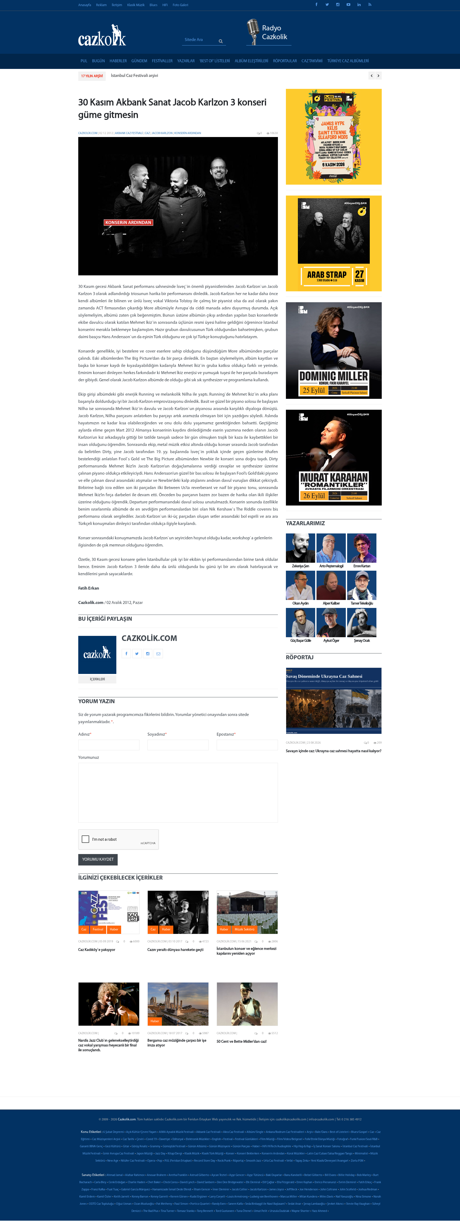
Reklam (101, 5)
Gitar (126, 1146)
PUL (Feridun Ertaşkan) (178, 1160)
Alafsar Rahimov (135, 1175)
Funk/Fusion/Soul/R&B (363, 1139)
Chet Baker (154, 1182)
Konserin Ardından (187, 133)
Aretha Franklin (178, 1175)
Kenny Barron (140, 1196)
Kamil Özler (104, 1196)
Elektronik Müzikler (198, 1139)
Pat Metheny (164, 1204)
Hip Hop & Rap (302, 1146)
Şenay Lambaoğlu (314, 1204)
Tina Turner (168, 1211)
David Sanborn (206, 1182)
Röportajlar (285, 61)
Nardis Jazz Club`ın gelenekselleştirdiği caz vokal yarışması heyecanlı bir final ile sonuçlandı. (108, 1045)
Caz (147, 133)
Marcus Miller (288, 1196)
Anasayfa (84, 5)
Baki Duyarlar (274, 1175)
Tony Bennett (205, 1211)
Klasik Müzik (136, 5)
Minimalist (361, 1153)
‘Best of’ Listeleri (214, 61)
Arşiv (310, 1132)
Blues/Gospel (359, 1132)
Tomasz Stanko (186, 1211)
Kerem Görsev (179, 1196)
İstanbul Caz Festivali (355, 1146)
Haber (256, 1146)
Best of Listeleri (339, 1132)
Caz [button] (83, 929)
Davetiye (164, 1139)
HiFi (165, 5)
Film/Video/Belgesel (289, 1139)
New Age (112, 1160)
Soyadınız (157, 734)
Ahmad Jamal (114, 1175)
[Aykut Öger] (330, 622)
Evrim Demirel (347, 1182)
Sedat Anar (294, 1204)
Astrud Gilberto (199, 1175)
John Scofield (348, 1189)
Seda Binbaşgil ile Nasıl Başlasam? (265, 1204)
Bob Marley (364, 1175)
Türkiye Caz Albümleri (348, 61)
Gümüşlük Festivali (174, 1146)
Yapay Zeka (302, 1160)
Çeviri (140, 1139)
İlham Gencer (202, 1189)
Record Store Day (204, 1160)
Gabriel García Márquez (135, 1189)
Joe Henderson (308, 1189)
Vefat (289, 1160)
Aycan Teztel (219, 1175)
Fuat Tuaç (113, 1189)
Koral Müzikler (296, 1153)
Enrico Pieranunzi (325, 1182)
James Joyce (276, 1189)
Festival (228, 1139)
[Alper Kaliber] (330, 585)
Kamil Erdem (87, 1196)
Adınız (85, 734)
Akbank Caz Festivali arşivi (134, 76)
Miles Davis (326, 1196)
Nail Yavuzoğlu (344, 1196)
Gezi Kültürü (113, 1146)
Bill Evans (330, 1175)
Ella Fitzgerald (285, 1182)
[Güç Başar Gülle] (299, 622)
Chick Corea (170, 1182)
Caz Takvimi (312, 61)
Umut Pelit (260, 1211)
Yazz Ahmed (319, 1211)
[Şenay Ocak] (360, 622)
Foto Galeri (180, 5)
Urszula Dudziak (279, 1211)
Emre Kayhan (304, 1182)
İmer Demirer (221, 1189)
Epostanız (226, 734)
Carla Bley (100, 1182)
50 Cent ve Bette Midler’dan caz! (241, 1042)
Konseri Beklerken (248, 1153)
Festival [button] (98, 929)
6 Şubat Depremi (113, 1132)
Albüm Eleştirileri (251, 61)
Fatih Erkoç (365, 1182)
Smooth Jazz (253, 1160)
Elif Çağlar (268, 1182)
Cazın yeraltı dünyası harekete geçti (175, 950)
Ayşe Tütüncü (255, 1175)
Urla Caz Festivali (274, 1160)
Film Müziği (267, 1139)
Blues (153, 5)
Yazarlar (186, 61)
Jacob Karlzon (162, 133)
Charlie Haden (136, 1182)
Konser (230, 1153)
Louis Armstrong (237, 1196)
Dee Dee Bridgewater (230, 1182)
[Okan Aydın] (299, 585)
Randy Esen (219, 1204)
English (216, 1139)
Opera (151, 1160)
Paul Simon (181, 1204)
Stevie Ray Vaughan (358, 1204)
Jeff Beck (291, 1189)
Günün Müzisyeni (219, 1146)
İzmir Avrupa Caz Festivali (118, 1153)
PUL (84, 61)
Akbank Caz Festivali (129, 133)
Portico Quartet (200, 1204)
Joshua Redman (367, 1189)
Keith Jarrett (121, 1196)
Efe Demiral (253, 1182)
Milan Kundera (308, 1196)
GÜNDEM (139, 61)
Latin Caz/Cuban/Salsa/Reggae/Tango (329, 1153)
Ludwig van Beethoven (264, 1196)
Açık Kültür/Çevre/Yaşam (141, 1132)
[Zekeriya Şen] (299, 548)
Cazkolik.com (87, 133)
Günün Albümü (197, 1146)
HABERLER (118, 61)
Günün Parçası (241, 1146)
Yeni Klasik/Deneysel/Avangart (329, 1160)
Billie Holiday (346, 1175)
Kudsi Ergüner (198, 1196)
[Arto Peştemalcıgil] (330, 548)
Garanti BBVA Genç (91, 1146)
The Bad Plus (150, 1211)
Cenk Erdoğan (117, 1182)
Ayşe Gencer (237, 1175)
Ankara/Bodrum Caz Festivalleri (285, 1132)
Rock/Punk (224, 1160)
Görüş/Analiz (139, 1146)
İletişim (117, 5)
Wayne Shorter (300, 1211)
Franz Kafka (98, 1189)
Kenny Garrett (159, 1196)
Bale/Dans (321, 1132)
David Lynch (187, 1182)
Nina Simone (363, 1196)
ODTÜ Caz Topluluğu (101, 1204)
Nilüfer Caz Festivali (133, 1160)
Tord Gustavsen (225, 1211)
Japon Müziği (145, 1153)
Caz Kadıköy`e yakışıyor (96, 950)
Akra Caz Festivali (233, 1132)
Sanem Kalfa (235, 1204)
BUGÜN (98, 61)
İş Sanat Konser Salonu (326, 1146)
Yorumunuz (88, 758)
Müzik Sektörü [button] (244, 929)
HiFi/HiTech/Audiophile (276, 1146)
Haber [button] (114, 929)
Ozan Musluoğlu (144, 1204)
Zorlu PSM (357, 1160)
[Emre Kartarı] (360, 548)
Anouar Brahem (156, 1175)
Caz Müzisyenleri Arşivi (106, 1139)
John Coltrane (328, 1189)
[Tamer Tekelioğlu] (360, 585)
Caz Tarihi (128, 1139)
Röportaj (238, 1160)
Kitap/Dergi (175, 1153)
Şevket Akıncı (335, 1204)
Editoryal (177, 1139)
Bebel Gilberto (313, 1175)
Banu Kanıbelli (293, 1175)
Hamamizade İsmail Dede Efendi (171, 1189)
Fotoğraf (342, 1139)
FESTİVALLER (162, 61)
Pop (159, 1160)
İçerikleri (97, 679)
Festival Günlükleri (246, 1139)
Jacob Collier (240, 1189)
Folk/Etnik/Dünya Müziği (320, 1139)
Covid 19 (151, 1139)
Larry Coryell (217, 1196)
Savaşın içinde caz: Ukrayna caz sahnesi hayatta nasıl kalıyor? (333, 751)
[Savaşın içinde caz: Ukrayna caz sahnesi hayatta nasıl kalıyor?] (334, 701)
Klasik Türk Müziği (213, 1153)
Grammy (155, 1146)
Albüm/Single (255, 1132)
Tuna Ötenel (244, 1211)
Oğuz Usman (124, 1204)
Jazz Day (160, 1153)
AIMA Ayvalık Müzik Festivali (176, 1132)
